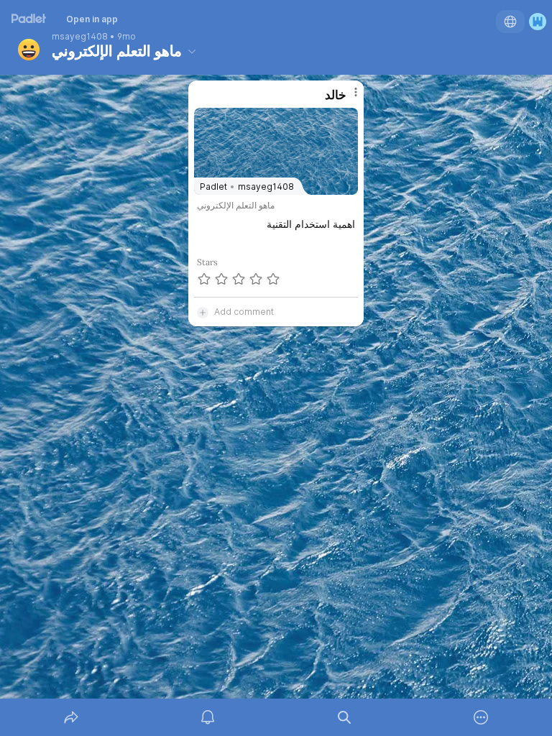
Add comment (244, 311)
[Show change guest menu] (537, 21)
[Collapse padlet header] (192, 51)
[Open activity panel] (207, 717)
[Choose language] (510, 21)
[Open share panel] (71, 717)
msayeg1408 (80, 37)
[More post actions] (346, 98)
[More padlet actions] (480, 717)
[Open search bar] (344, 717)
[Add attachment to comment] (202, 312)
